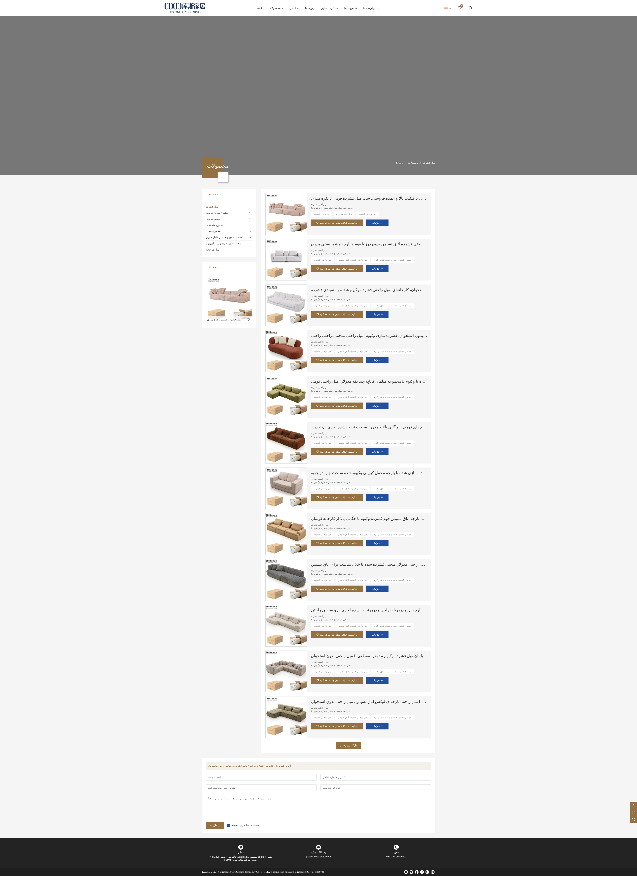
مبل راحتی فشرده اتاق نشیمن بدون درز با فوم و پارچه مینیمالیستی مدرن (369, 244)
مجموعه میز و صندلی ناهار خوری (224, 237)
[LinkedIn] (422, 872)
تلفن (396, 852)
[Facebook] (417, 872)
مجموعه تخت (213, 231)
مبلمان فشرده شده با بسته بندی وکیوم (392, 260)
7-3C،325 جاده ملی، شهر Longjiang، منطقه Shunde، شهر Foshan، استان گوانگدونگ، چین (241, 858)
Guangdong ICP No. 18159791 (309, 872)
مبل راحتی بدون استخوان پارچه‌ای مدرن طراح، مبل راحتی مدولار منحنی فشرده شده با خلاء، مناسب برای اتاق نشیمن (369, 564)
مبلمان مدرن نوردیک (217, 212)
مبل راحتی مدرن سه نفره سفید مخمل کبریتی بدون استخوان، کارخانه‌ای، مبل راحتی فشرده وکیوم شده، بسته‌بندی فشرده (369, 290)
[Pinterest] (427, 872)
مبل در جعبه (212, 249)
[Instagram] (433, 872)
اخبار (293, 8)
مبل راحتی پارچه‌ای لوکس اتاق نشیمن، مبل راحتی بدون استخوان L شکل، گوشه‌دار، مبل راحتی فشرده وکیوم (369, 701)
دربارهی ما (369, 8)
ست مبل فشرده (322, 214)
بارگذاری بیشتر (348, 745)
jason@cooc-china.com (318, 856)
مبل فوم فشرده (344, 214)
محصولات (274, 8)
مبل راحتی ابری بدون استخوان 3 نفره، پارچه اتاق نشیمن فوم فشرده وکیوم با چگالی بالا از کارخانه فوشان (369, 518)
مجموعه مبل (213, 219)
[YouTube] (406, 872)
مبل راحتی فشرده (367, 214)
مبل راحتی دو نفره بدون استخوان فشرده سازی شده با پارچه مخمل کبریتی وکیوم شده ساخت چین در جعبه (369, 473)
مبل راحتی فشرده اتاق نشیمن (352, 260)
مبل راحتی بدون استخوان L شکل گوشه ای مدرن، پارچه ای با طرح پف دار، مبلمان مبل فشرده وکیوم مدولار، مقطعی (369, 656)
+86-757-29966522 (396, 856)
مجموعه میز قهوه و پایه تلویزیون (223, 243)
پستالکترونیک (318, 852)
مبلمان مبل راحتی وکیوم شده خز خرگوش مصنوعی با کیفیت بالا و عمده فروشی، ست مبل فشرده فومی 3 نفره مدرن (369, 198)
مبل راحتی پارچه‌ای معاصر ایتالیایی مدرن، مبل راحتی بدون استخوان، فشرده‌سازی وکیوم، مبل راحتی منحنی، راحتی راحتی (369, 335)
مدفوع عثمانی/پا (214, 225)
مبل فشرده (212, 206)
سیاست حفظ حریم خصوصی (245, 825)
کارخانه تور (328, 8)
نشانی (240, 852)
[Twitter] (411, 872)
